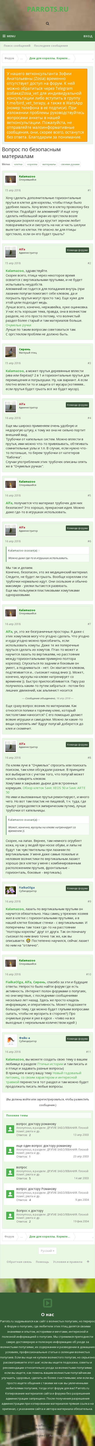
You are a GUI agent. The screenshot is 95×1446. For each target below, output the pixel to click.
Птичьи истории (50, 1064)
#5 (89, 495)
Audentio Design (59, 1435)
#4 (89, 418)
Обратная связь (19, 1262)
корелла (32, 164)
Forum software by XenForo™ (47, 1425)
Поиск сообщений (17, 46)
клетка (18, 164)
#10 (88, 974)
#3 (89, 363)
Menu (11, 36)
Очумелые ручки (18, 325)
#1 (89, 190)
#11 (88, 1051)
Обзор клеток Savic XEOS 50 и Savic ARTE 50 (46, 790)
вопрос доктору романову (36, 1124)
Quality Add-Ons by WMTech (47, 1429)
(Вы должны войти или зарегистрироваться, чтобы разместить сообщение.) (47, 1102)
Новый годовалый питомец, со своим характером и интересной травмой (43, 1077)
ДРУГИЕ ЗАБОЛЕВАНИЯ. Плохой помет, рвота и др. (52, 1129)
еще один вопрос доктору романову (43, 1146)
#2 (89, 263)
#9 (89, 901)
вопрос (21, 1167)
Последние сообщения (51, 46)
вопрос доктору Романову (36, 1189)
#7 (89, 624)
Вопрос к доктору (29, 1210)
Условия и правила (67, 1262)
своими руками (70, 164)
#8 (89, 757)
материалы (49, 164)
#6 (89, 541)
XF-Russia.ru (21, 1432)
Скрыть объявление (90, 71)
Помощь (42, 1262)
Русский (46, 1251)
